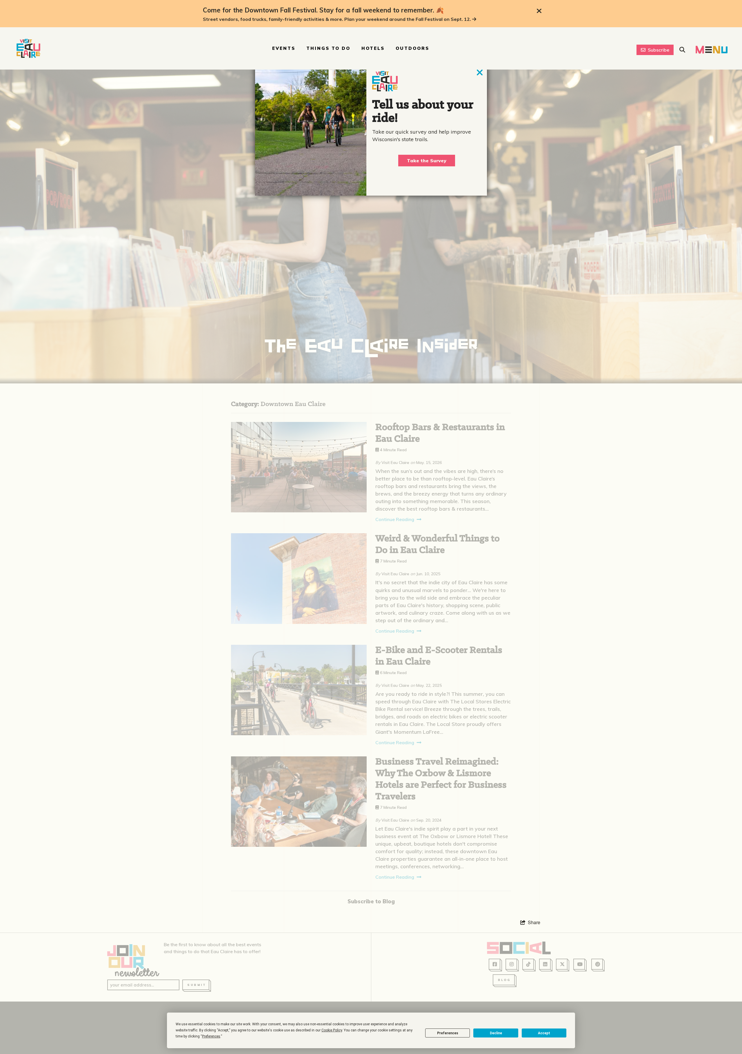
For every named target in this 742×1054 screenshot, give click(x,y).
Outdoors (412, 48)
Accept (544, 1033)
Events (283, 48)
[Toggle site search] (682, 50)
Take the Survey (426, 160)
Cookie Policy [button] (331, 1030)
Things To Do (328, 48)
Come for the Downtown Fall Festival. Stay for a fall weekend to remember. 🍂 (323, 10)
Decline (496, 1033)
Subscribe (658, 50)
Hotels (373, 48)
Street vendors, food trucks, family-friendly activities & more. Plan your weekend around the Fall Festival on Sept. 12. (337, 19)
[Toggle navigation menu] (711, 49)
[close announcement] (539, 11)
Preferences (447, 1033)
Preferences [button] (211, 1036)
